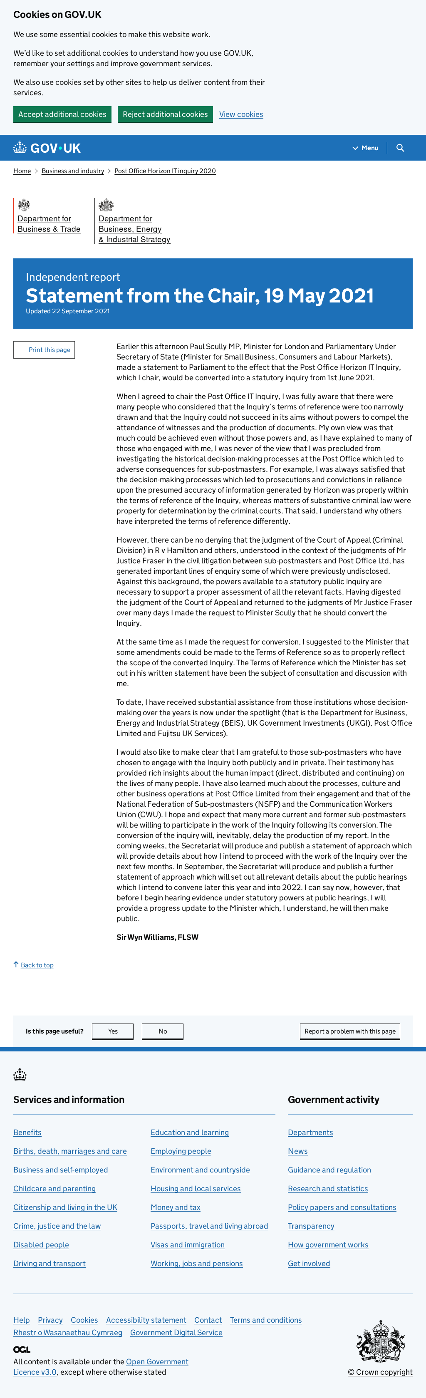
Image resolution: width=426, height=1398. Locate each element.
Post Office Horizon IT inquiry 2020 (165, 171)
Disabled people (41, 1244)
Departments (310, 1132)
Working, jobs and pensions (197, 1263)
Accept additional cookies (62, 114)
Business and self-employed (60, 1170)
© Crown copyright (380, 1372)
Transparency (311, 1226)
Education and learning (190, 1132)
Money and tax (176, 1207)
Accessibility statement (146, 1320)
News (298, 1151)
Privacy (50, 1320)
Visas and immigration (188, 1244)
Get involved (309, 1263)
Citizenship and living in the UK (65, 1207)
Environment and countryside (200, 1170)
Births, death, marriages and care (70, 1151)
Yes (121, 1031)
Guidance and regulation (329, 1170)
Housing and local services (196, 1188)
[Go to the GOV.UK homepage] (47, 148)
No (171, 1031)
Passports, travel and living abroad (209, 1226)
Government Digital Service (176, 1332)
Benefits (27, 1132)
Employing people (181, 1151)
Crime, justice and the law (57, 1226)
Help (21, 1320)
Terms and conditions (266, 1320)
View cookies (241, 114)
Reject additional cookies (165, 114)
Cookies (84, 1320)
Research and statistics (328, 1188)
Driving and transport (49, 1263)
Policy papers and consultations (342, 1207)
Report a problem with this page (350, 1031)
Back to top (37, 965)
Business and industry (73, 171)
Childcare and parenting (54, 1188)
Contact (208, 1320)
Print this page (49, 350)
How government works (328, 1244)
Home (22, 171)
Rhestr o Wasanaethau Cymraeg (67, 1332)
